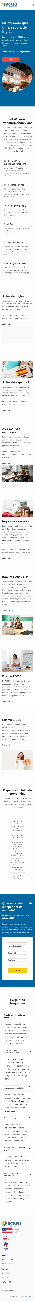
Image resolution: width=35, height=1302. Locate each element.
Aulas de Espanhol (8, 1263)
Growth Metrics (27, 1296)
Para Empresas (7, 1277)
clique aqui (10, 1111)
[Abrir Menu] (33, 5)
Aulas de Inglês (7, 1259)
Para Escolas (6, 1273)
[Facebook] (4, 1282)
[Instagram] (10, 1282)
